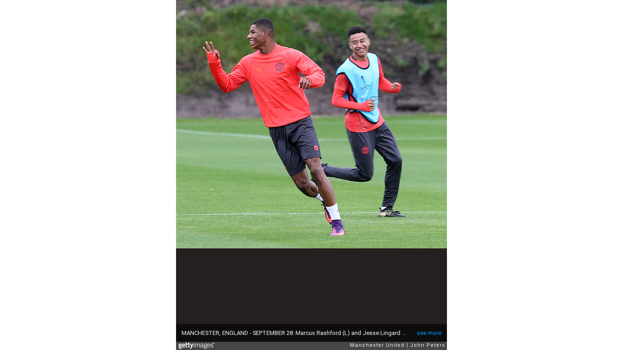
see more (429, 332)
